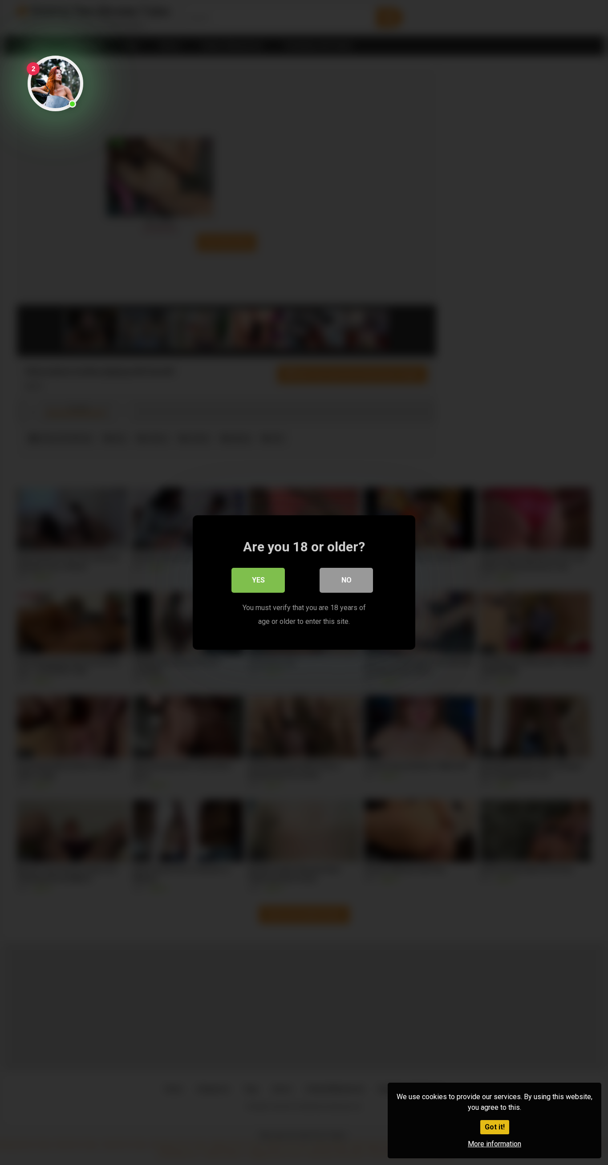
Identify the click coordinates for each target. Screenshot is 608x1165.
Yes (258, 580)
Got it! (495, 1127)
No (346, 580)
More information (494, 1144)
